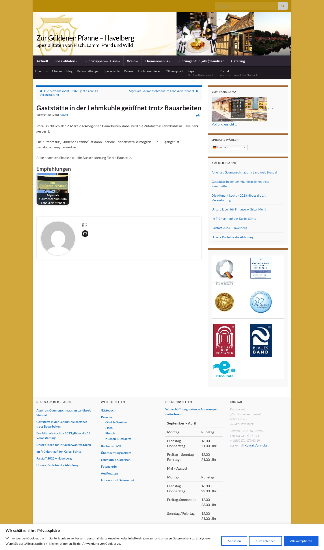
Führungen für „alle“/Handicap (200, 61)
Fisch (109, 428)
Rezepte (106, 417)
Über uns (41, 71)
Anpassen (234, 541)
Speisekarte (111, 71)
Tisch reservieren (149, 71)
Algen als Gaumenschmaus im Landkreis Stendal (161, 91)
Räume (128, 71)
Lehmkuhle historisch (115, 459)
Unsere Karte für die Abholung (232, 237)
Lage (201, 73)
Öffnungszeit (174, 71)
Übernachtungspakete (116, 453)
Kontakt (239, 73)
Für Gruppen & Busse (101, 61)
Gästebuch (108, 410)
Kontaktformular (256, 445)
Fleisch (110, 433)
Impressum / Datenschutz (118, 480)
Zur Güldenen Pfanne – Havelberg (85, 37)
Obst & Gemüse (116, 422)
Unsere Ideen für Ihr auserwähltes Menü (239, 209)
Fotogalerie (109, 466)
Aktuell (42, 61)
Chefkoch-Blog (62, 71)
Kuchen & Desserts (118, 439)
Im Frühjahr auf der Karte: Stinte (234, 218)
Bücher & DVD (111, 446)
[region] (162, 537)
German (221, 147)
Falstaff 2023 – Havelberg (229, 228)
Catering (238, 61)
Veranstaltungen (88, 71)
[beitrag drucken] (197, 115)
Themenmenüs (157, 61)
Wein (131, 61)
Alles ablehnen (265, 541)
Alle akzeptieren (301, 541)
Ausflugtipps (109, 473)
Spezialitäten (65, 61)
